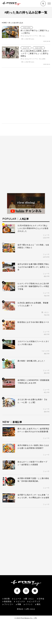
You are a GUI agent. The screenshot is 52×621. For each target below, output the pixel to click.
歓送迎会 (7, 601)
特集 (19, 604)
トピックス (27, 27)
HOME (4, 23)
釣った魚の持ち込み (28, 39)
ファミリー (8, 604)
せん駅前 (42, 59)
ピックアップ (34, 601)
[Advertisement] (26, 95)
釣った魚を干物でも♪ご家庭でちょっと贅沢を (35, 31)
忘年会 (41, 599)
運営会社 (20, 609)
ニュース (26, 48)
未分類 (7, 599)
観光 (39, 604)
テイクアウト (34, 36)
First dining (25, 36)
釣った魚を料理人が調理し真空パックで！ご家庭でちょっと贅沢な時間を (35, 53)
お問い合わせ (30, 609)
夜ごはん (42, 36)
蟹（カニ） (30, 599)
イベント (29, 604)
